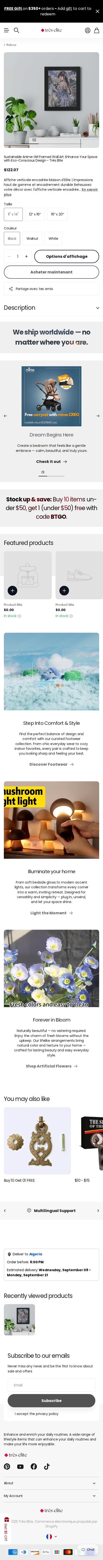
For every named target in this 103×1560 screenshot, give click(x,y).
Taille (8, 198)
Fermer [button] (97, 8)
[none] (5, 1205)
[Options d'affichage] (12, 585)
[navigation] (25, 134)
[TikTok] (47, 1461)
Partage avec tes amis (34, 283)
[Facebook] (34, 1461)
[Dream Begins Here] (51, 394)
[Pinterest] (7, 1461)
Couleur (10, 222)
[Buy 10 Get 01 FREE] (37, 1135)
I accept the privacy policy (36, 1408)
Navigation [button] (6, 24)
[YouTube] (20, 1461)
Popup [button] (19, 610)
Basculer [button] (97, 302)
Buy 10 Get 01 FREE (19, 1175)
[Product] (28, 570)
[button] (5, 410)
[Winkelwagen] (96, 25)
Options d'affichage (66, 251)
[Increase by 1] (26, 251)
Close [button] (51, 1477)
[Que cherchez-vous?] (16, 24)
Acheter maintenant (51, 266)
